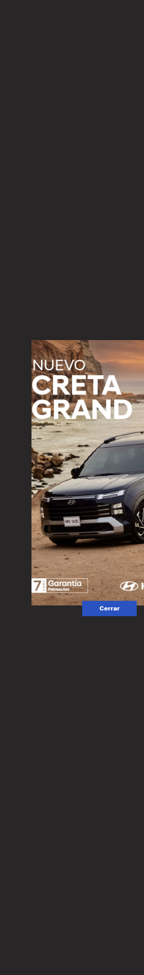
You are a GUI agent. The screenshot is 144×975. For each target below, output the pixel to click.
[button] (109, 608)
